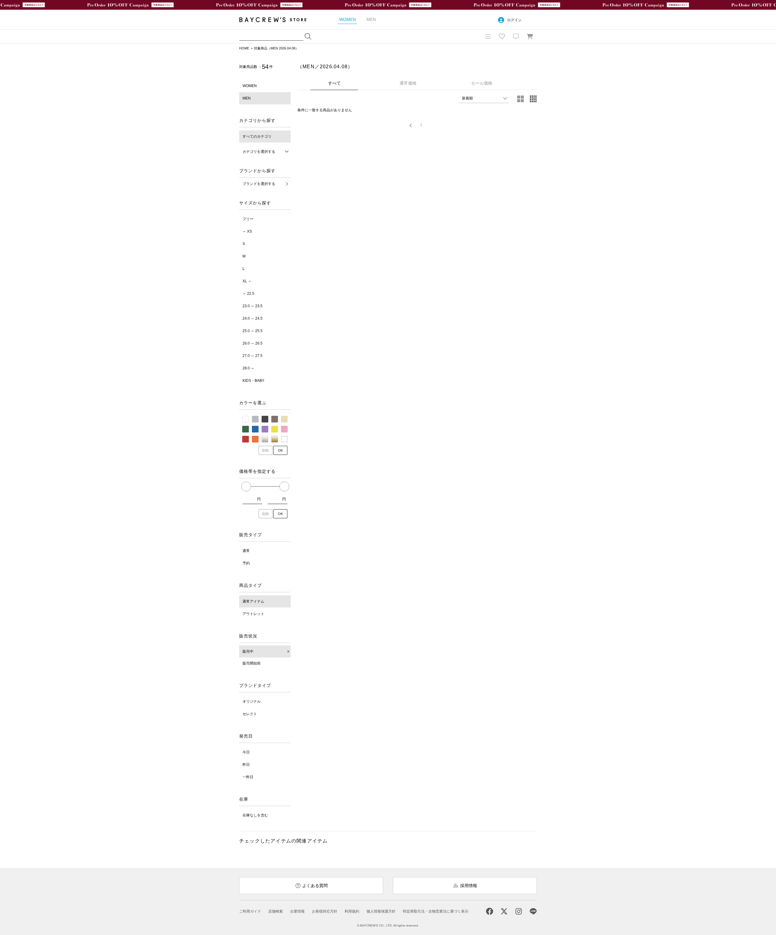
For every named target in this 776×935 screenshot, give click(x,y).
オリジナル (251, 701)
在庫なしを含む (255, 815)
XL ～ (247, 281)
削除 (265, 450)
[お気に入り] (502, 36)
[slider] (246, 486)
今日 (246, 752)
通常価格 (408, 83)
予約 (246, 563)
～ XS (247, 231)
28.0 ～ (248, 368)
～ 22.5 (248, 293)
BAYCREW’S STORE (277, 19)
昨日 (246, 764)
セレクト (249, 714)
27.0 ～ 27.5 (252, 356)
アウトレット (253, 614)
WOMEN (249, 86)
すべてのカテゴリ (257, 136)
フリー (247, 219)
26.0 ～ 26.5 (252, 343)
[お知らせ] (516, 36)
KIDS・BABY (253, 380)
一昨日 (247, 777)
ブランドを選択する (258, 184)
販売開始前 (251, 663)
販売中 (247, 651)
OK (280, 450)
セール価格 (481, 83)
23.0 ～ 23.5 (252, 306)
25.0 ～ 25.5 (252, 331)
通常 (246, 551)
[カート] (530, 36)
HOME (244, 48)
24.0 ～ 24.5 (252, 318)
